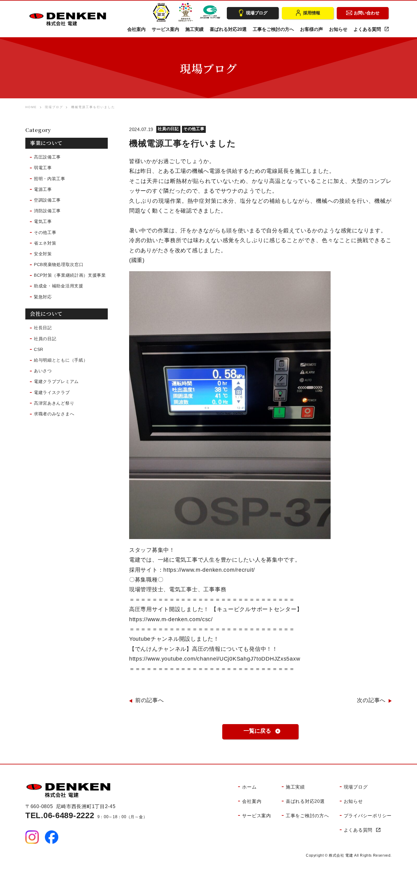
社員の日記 (168, 128)
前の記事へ (149, 700)
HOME (31, 107)
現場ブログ (54, 107)
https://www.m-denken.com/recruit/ (209, 570)
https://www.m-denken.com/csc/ (171, 619)
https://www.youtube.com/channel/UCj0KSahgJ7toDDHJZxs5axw (214, 659)
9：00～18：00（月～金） (86, 817)
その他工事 (194, 128)
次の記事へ (371, 700)
